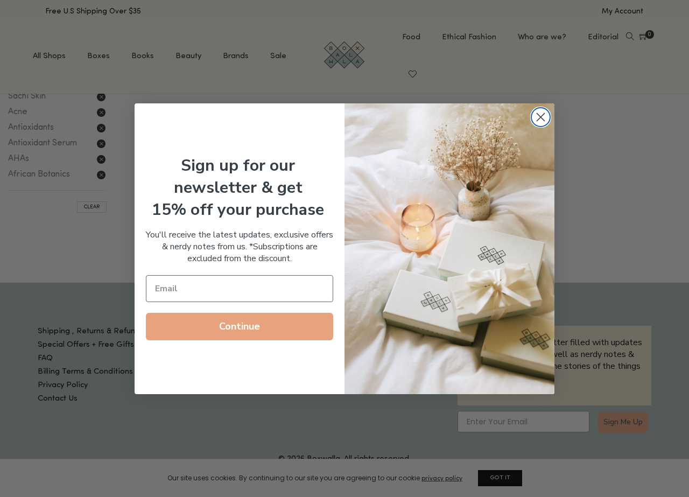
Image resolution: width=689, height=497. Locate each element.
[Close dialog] (540, 117)
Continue (239, 326)
